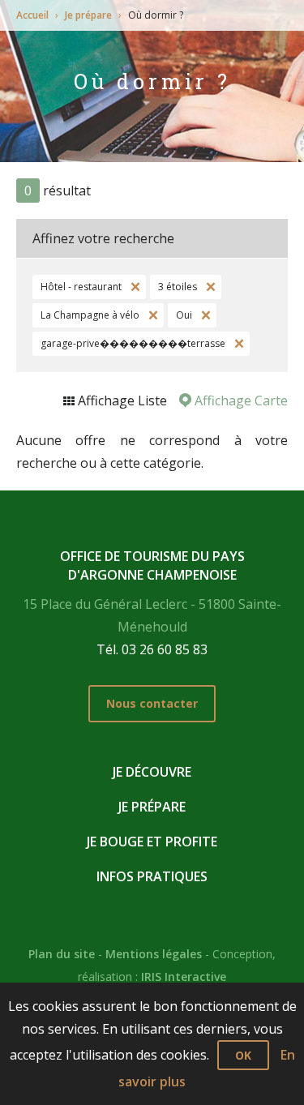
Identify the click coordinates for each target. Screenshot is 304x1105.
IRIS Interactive (183, 976)
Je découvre (152, 772)
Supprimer (134, 287)
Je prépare (88, 15)
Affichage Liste (121, 400)
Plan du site (61, 954)
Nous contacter (152, 703)
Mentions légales (153, 954)
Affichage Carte (239, 400)
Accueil (32, 15)
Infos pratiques (152, 876)
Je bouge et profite (152, 841)
